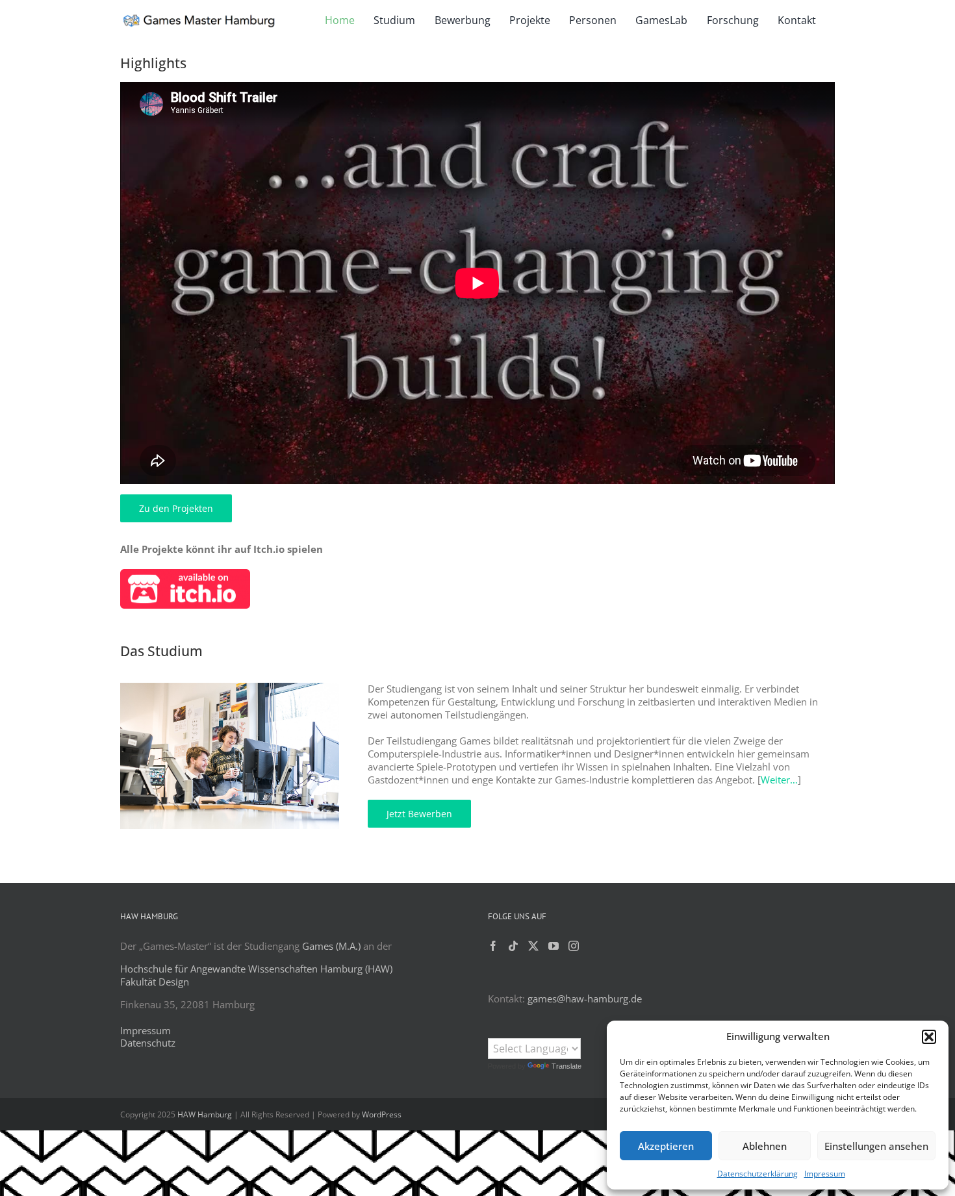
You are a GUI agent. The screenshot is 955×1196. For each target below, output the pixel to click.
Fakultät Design (154, 981)
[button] (929, 1036)
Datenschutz (147, 1042)
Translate (566, 1066)
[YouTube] (553, 946)
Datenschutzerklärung (757, 1173)
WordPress (381, 1114)
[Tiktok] (513, 946)
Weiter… (779, 779)
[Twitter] (533, 946)
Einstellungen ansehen (876, 1145)
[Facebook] (493, 946)
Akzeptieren (666, 1145)
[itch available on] (185, 573)
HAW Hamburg (204, 1114)
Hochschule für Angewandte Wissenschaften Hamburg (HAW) (256, 968)
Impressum (824, 1173)
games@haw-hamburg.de (585, 998)
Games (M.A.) (331, 945)
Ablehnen (765, 1145)
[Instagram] (573, 946)
